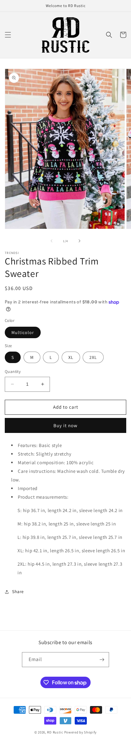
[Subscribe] (102, 659)
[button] (8, 35)
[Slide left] (52, 241)
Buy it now (65, 425)
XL (70, 357)
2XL (93, 357)
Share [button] (18, 591)
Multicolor (22, 332)
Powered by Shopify (80, 732)
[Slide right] (79, 241)
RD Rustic (55, 732)
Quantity (13, 371)
